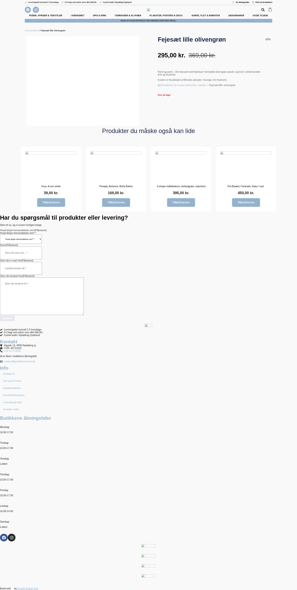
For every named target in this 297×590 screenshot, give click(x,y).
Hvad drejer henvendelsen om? (23, 230)
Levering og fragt (12, 402)
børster (202, 85)
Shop (35, 30)
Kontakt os (9, 374)
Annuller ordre (11, 409)
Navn (9, 245)
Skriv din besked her (17, 276)
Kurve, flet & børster (206, 15)
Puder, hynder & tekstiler (45, 15)
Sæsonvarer (236, 15)
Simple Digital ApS (27, 588)
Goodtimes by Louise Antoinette (178, 85)
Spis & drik (99, 15)
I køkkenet (77, 15)
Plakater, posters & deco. (166, 15)
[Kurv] (270, 9)
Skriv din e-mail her (16, 260)
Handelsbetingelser (14, 395)
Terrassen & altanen (128, 15)
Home (28, 30)
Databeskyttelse (12, 388)
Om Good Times (12, 381)
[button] (263, 10)
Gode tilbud (260, 15)
